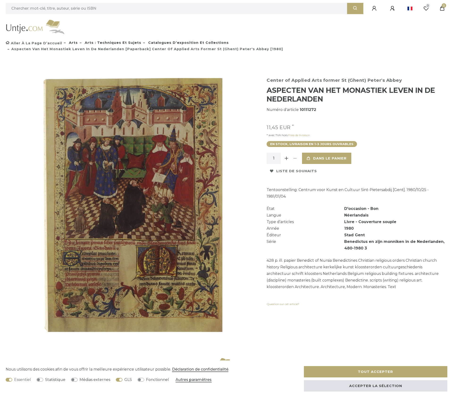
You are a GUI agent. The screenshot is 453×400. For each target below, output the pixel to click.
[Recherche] (355, 8)
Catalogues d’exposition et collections (188, 43)
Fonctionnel (157, 379)
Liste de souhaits (296, 171)
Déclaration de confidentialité (200, 369)
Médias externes (95, 379)
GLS (128, 379)
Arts (73, 43)
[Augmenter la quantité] (286, 158)
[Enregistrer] (393, 8)
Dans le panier (330, 158)
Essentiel (22, 379)
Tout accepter (375, 372)
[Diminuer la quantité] (295, 158)
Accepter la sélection (375, 386)
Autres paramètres (194, 379)
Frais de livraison (299, 135)
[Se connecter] (375, 8)
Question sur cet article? (283, 304)
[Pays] (410, 8)
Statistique (55, 379)
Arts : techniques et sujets (112, 43)
